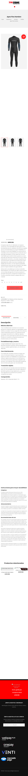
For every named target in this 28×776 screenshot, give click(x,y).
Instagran (15, 711)
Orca (11, 302)
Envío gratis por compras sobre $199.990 (17, 692)
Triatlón (22, 19)
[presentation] (26, 162)
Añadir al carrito (14, 288)
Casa (2, 19)
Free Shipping (10, 299)
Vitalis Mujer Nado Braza (7, 572)
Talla (2, 280)
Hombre (16, 19)
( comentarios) (10, 239)
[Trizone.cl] (14, 3)
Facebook (10, 711)
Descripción (6, 317)
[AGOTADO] (21, 568)
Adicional (16, 317)
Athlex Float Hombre (21, 570)
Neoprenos (8, 19)
